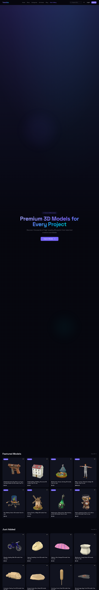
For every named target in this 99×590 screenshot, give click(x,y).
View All (93, 454)
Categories (34, 2)
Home (23, 2)
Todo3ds (5, 2)
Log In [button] (88, 2)
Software (41, 2)
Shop (28, 2)
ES (84, 2)
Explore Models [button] (48, 239)
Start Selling (53, 2)
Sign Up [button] (94, 2)
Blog (47, 2)
